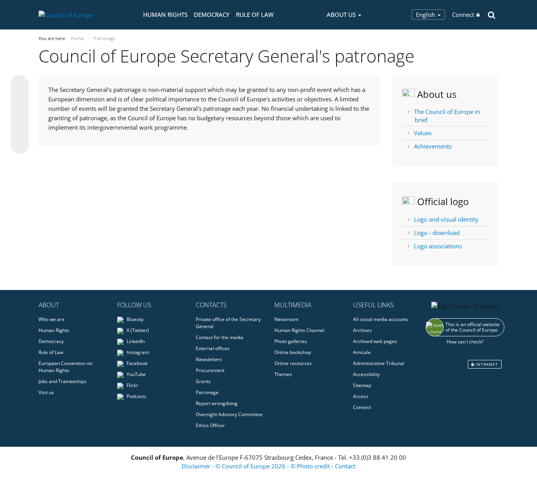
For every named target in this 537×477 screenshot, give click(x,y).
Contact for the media (219, 337)
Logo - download (437, 233)
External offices (213, 348)
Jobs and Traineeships (62, 381)
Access (360, 396)
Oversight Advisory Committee (229, 414)
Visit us (46, 392)
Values (423, 133)
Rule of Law (255, 14)
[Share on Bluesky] (20, 85)
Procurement (210, 370)
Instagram (137, 352)
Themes (283, 374)
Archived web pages (375, 341)
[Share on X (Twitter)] (20, 100)
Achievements (433, 146)
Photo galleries (290, 341)
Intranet (486, 364)
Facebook (136, 363)
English (426, 14)
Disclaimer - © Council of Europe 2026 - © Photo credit (256, 466)
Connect (463, 14)
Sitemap (362, 385)
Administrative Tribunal (378, 363)
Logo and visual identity (446, 219)
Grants (203, 381)
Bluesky (134, 319)
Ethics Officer (210, 425)
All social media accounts (380, 319)
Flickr (131, 385)
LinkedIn (135, 341)
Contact (345, 466)
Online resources (293, 363)
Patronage (207, 392)
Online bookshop (292, 352)
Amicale (362, 352)
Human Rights (165, 14)
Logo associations (438, 246)
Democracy (212, 14)
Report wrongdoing (216, 403)
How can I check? (465, 341)
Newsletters (209, 359)
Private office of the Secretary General (228, 323)
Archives (362, 330)
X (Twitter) (137, 330)
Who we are (51, 319)
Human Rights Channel (299, 330)
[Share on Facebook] (20, 115)
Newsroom (286, 319)
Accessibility (366, 374)
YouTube (135, 374)
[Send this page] (20, 144)
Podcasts (135, 396)
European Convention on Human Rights (65, 367)
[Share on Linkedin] (20, 130)
